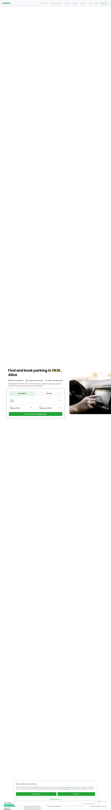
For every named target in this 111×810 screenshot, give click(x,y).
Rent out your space (56, 3)
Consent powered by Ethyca (87, 803)
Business (67, 3)
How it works (43, 3)
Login (96, 3)
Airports (75, 3)
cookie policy (65, 789)
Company (83, 3)
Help (90, 3)
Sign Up (103, 3)
